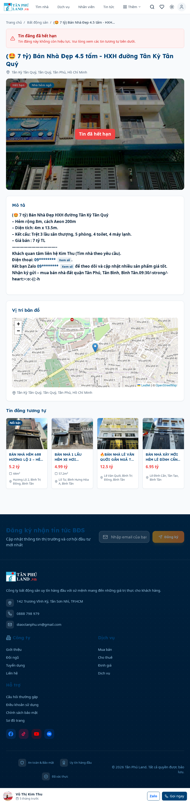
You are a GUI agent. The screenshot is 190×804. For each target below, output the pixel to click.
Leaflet (145, 385)
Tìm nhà (41, 6)
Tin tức (108, 6)
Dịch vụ (63, 6)
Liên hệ (12, 673)
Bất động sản (37, 22)
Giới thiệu (14, 649)
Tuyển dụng (15, 665)
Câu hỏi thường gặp (22, 696)
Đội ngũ (12, 657)
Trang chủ (14, 22)
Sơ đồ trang (15, 720)
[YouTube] (36, 734)
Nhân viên (86, 6)
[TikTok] (24, 734)
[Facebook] (11, 734)
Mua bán (105, 649)
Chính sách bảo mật (22, 712)
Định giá (104, 665)
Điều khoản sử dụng (22, 704)
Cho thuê (105, 657)
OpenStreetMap (166, 385)
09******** (52, 259)
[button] (95, 348)
